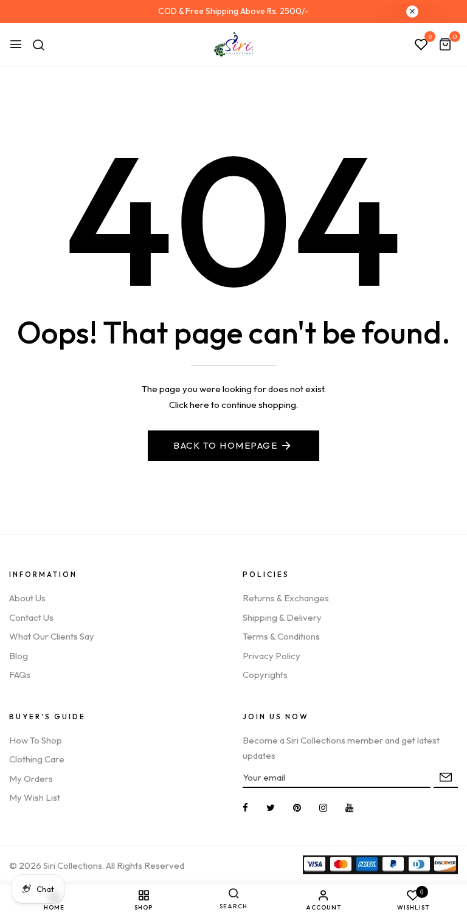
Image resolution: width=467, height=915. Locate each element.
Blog (18, 655)
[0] (445, 45)
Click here (189, 404)
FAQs (19, 674)
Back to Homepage (225, 445)
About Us (27, 598)
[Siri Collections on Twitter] (270, 807)
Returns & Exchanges (286, 598)
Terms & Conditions (281, 636)
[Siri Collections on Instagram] (323, 807)
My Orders (31, 778)
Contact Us (31, 617)
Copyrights (265, 674)
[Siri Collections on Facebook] (245, 807)
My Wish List (34, 797)
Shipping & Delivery (282, 617)
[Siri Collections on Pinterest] (297, 807)
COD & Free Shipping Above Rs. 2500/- (233, 10)
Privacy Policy (271, 655)
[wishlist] (421, 45)
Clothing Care (36, 759)
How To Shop (35, 740)
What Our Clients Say (51, 636)
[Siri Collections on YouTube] (349, 807)
